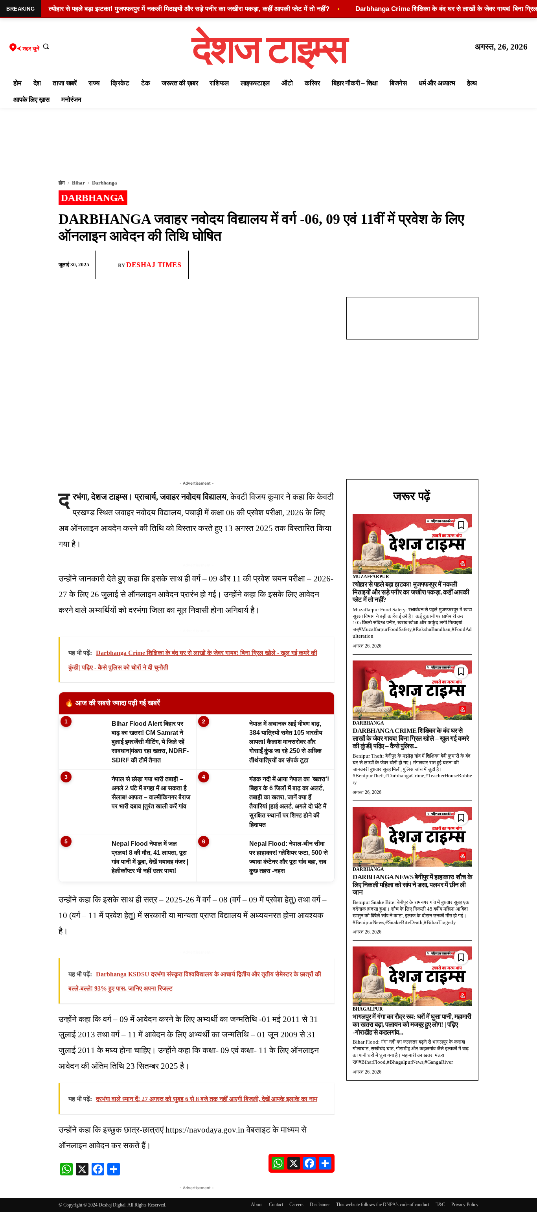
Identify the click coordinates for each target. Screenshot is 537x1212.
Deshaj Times (153, 265)
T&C (440, 1204)
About (257, 1204)
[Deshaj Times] (109, 265)
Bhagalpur (368, 1009)
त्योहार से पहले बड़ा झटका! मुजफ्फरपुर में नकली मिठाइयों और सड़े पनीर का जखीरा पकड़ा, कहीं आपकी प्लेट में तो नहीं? (411, 592)
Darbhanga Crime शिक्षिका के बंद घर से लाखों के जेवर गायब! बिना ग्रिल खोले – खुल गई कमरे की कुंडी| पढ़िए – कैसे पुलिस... (411, 738)
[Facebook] (415, 265)
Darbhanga (104, 183)
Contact (276, 1204)
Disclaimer (320, 1204)
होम (62, 183)
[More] (470, 265)
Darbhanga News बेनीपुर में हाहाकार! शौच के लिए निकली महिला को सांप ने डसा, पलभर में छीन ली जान (412, 884)
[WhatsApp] (433, 265)
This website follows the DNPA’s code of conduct (382, 1204)
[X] (452, 265)
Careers (296, 1204)
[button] (46, 46)
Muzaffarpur (371, 576)
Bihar (78, 183)
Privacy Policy (464, 1204)
